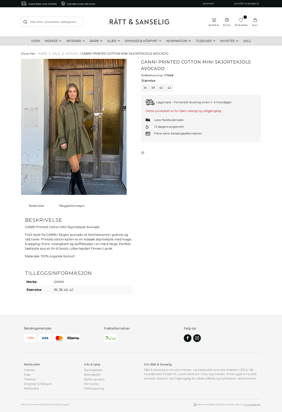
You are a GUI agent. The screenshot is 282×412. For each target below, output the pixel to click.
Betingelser (92, 374)
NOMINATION (176, 41)
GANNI (59, 282)
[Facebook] (187, 338)
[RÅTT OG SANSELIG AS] (139, 21)
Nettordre (31, 388)
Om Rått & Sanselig (246, 3)
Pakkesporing (94, 388)
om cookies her (252, 404)
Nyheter (227, 41)
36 (55, 290)
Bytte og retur (94, 379)
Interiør (73, 41)
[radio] (145, 88)
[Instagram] (197, 338)
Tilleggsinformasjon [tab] (72, 206)
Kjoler (72, 53)
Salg (247, 41)
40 (66, 290)
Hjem (35, 41)
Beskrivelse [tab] (36, 206)
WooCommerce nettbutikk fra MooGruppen (45, 404)
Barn (94, 41)
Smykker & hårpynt (141, 41)
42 (71, 290)
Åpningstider (93, 370)
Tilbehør (204, 41)
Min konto (91, 384)
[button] (142, 152)
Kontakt (208, 3)
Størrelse (148, 81)
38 (60, 290)
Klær (111, 41)
